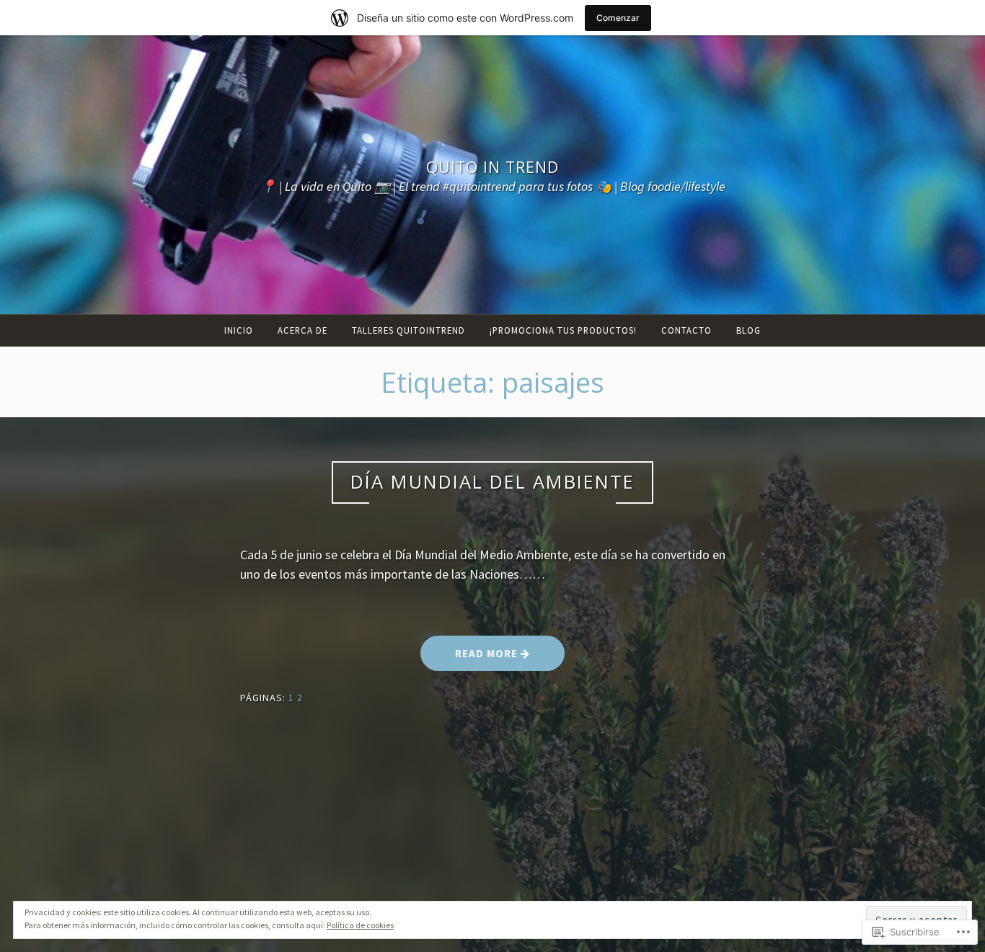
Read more (470, 658)
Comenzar (618, 17)
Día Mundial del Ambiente (492, 481)
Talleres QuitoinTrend (408, 330)
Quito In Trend (492, 166)
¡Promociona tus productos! (563, 330)
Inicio (238, 330)
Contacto (686, 330)
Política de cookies (360, 925)
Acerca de (302, 330)
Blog (748, 330)
